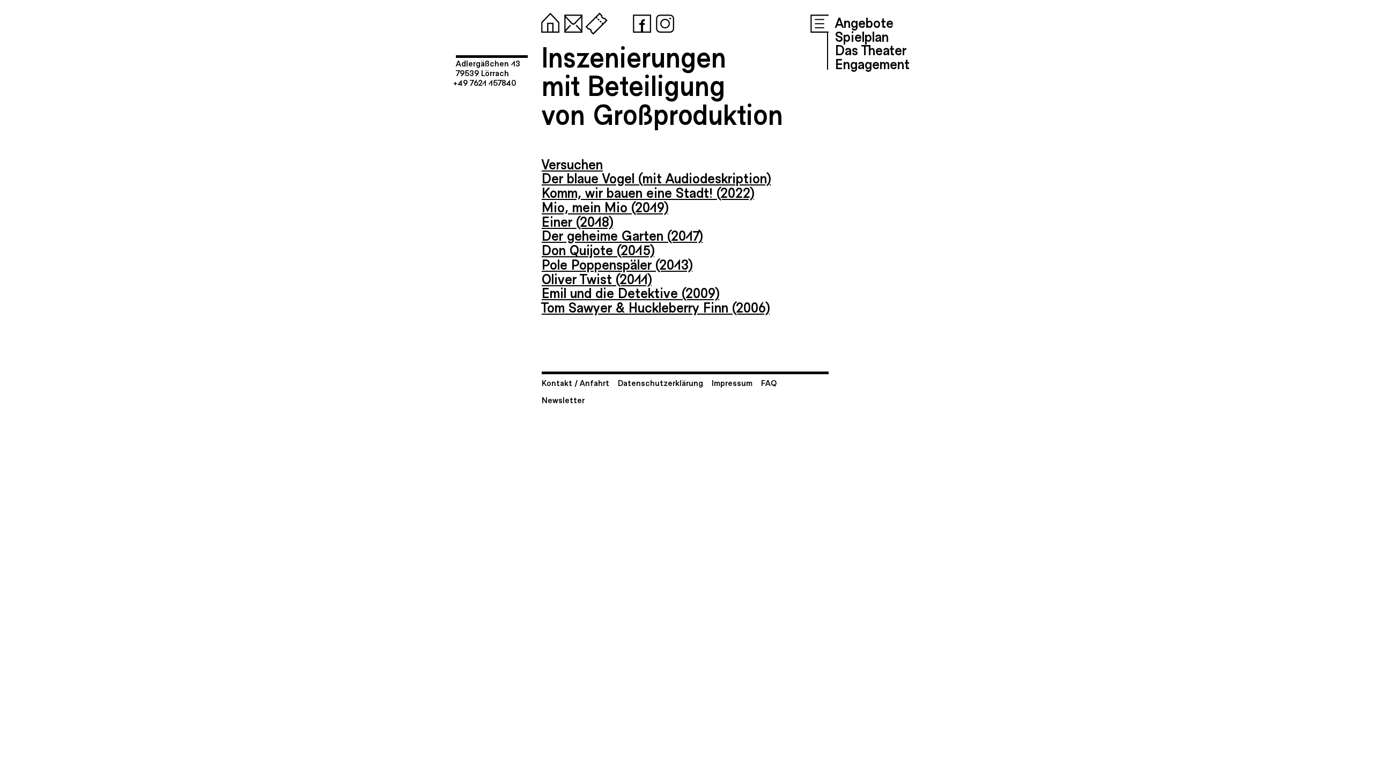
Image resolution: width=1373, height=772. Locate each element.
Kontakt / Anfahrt (575, 382)
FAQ (769, 382)
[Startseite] (548, 21)
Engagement (872, 63)
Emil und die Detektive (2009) (630, 292)
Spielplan (862, 35)
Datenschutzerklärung (660, 382)
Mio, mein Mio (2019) (605, 206)
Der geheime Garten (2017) (622, 234)
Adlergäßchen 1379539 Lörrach (488, 68)
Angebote (864, 22)
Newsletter (563, 400)
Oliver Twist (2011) (597, 278)
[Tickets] (594, 21)
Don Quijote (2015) (598, 249)
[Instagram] (663, 21)
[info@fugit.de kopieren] (571, 21)
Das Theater (870, 49)
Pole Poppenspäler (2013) (617, 263)
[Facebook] (640, 21)
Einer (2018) (577, 220)
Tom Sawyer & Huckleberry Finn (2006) (656, 306)
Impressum (732, 382)
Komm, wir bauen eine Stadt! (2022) (648, 192)
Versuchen (572, 163)
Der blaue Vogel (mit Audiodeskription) (656, 177)
